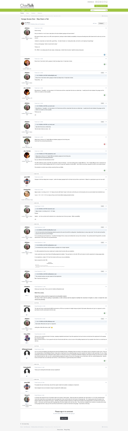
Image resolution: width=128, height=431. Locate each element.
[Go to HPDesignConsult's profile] (27, 353)
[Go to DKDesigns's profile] (27, 310)
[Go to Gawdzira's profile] (27, 291)
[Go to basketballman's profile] (27, 141)
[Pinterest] (102, 1)
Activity (28, 10)
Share (95, 23)
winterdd (27, 59)
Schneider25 (27, 367)
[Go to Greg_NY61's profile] (27, 338)
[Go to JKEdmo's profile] (22, 23)
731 (27, 198)
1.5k (27, 67)
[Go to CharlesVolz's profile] (27, 194)
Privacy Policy (67, 429)
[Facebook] (96, 1)
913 (27, 185)
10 (27, 314)
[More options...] (106, 28)
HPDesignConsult (27, 349)
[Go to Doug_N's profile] (27, 399)
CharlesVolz (27, 189)
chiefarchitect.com (91, 1)
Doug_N (27, 395)
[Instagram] (100, 1)
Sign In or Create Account (101, 6)
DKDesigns (27, 306)
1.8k (27, 404)
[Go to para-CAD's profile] (27, 181)
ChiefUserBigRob (50, 75)
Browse (23, 10)
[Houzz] (104, 1)
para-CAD (27, 177)
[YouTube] (98, 1)
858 (27, 342)
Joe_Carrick (27, 88)
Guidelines (33, 13)
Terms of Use (60, 429)
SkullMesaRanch (50, 229)
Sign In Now (64, 418)
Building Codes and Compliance (38, 24)
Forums (22, 13)
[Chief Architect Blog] (106, 1)
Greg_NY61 (27, 334)
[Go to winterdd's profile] (27, 63)
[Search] (106, 10)
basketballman (27, 137)
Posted (38, 28)
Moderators (40, 13)
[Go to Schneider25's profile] (27, 372)
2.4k (27, 295)
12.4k (27, 96)
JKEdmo (28, 22)
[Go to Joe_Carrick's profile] (27, 92)
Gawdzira (27, 286)
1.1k (27, 37)
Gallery (27, 13)
